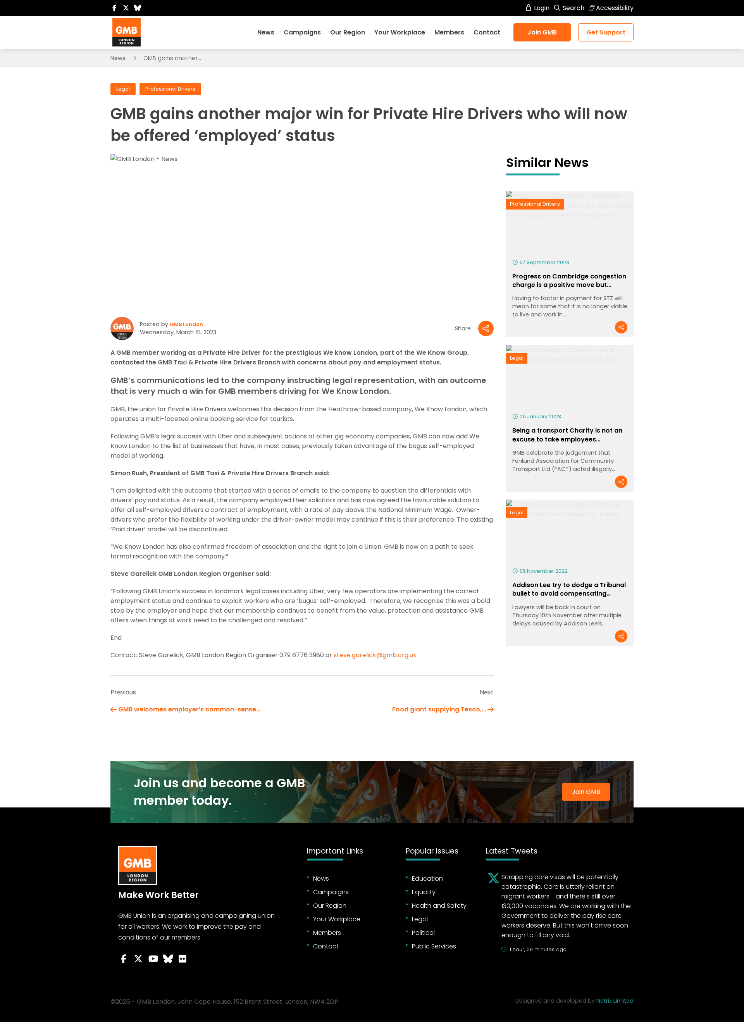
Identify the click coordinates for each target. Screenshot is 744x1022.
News (265, 32)
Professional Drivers (170, 89)
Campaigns (302, 32)
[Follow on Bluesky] (137, 8)
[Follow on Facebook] (114, 8)
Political (423, 932)
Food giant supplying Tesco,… (439, 709)
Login (540, 7)
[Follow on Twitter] (126, 8)
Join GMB (542, 32)
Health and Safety (439, 905)
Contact (487, 32)
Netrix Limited (615, 1001)
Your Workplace (399, 32)
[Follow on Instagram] (182, 958)
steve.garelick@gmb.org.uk (375, 655)
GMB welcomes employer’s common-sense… (189, 709)
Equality (424, 892)
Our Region (347, 32)
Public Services (434, 946)
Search (572, 7)
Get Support (605, 32)
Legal (123, 89)
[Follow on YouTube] (153, 958)
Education (427, 878)
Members (449, 32)
